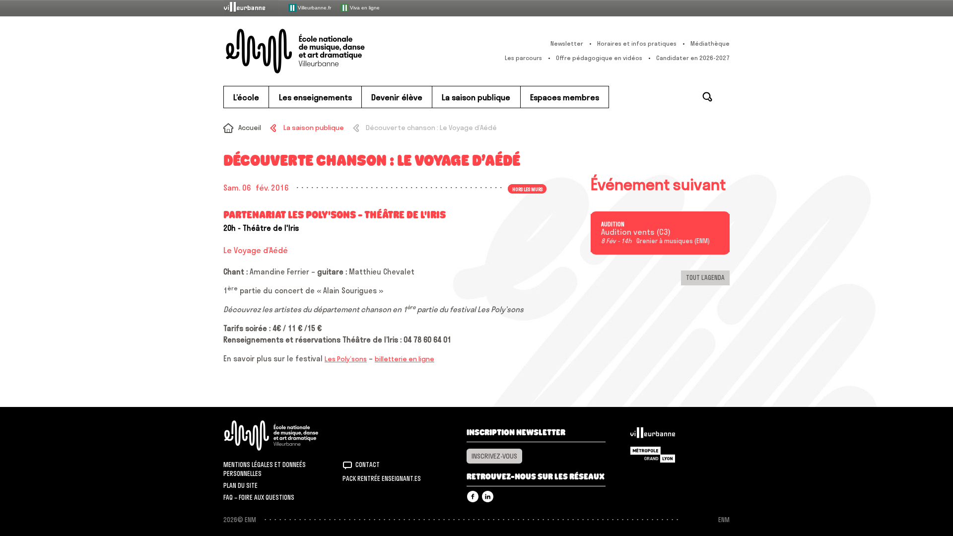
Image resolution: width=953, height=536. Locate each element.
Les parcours (523, 58)
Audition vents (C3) (636, 232)
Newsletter (566, 43)
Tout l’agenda (705, 277)
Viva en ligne (364, 7)
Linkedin (487, 496)
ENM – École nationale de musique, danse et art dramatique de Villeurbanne (315, 51)
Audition (612, 224)
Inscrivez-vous (494, 456)
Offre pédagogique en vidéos (599, 58)
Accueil (249, 127)
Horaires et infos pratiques (637, 43)
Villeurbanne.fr (313, 7)
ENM (284, 435)
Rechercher (707, 97)
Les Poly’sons (346, 358)
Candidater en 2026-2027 (693, 58)
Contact (367, 465)
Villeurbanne (652, 435)
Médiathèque (710, 43)
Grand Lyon (652, 455)
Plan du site (240, 485)
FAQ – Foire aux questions (258, 497)
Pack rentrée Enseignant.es (381, 478)
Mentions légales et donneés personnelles (264, 469)
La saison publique (313, 127)
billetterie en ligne (404, 358)
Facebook (473, 496)
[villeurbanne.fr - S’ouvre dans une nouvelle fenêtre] (251, 7)
